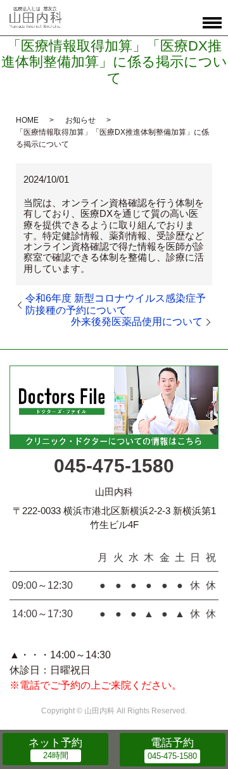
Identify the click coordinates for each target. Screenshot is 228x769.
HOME (27, 120)
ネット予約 (55, 743)
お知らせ (80, 120)
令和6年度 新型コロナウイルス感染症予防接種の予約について (115, 304)
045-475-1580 (114, 465)
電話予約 (172, 743)
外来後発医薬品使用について (137, 321)
